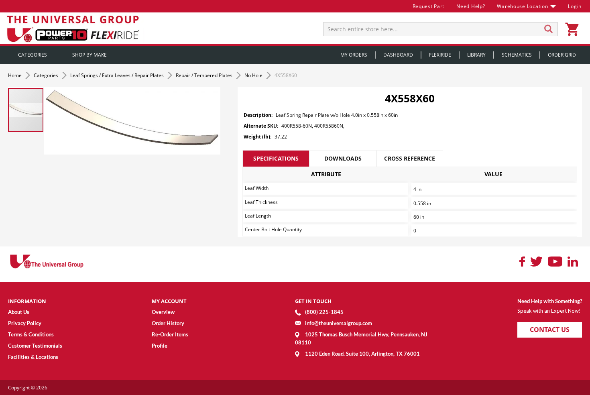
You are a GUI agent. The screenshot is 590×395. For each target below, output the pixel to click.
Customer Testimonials (35, 345)
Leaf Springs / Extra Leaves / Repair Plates (117, 75)
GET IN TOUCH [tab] (313, 301)
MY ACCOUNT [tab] (169, 301)
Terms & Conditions (31, 334)
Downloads (343, 158)
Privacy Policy (24, 323)
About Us (18, 312)
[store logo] (74, 28)
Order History (168, 323)
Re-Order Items (170, 334)
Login (575, 6)
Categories (46, 75)
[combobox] (440, 29)
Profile (159, 345)
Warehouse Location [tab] (522, 6)
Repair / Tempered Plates (205, 75)
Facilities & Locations (33, 357)
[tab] (275, 158)
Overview (163, 312)
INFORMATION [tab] (27, 301)
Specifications (276, 158)
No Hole (254, 75)
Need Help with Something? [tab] (549, 301)
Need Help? (470, 6)
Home (15, 75)
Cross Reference (409, 158)
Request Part (429, 6)
